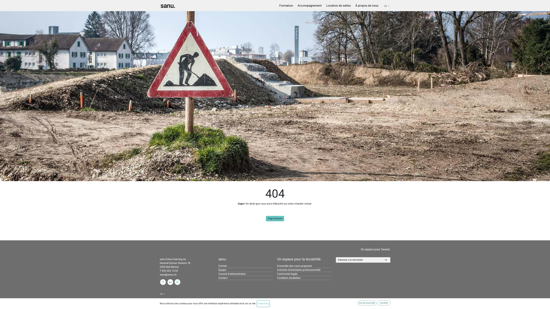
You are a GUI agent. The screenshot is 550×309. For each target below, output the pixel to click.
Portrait (222, 265)
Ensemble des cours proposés (294, 265)
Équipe (222, 269)
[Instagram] (177, 282)
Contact (222, 277)
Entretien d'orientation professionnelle (299, 269)
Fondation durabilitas (289, 277)
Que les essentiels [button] (367, 303)
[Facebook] (163, 282)
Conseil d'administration (232, 273)
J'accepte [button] (383, 303)
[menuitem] (286, 6)
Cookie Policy (263, 303)
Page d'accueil (275, 218)
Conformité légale (287, 273)
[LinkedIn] (170, 282)
